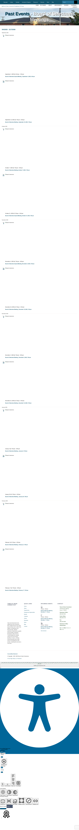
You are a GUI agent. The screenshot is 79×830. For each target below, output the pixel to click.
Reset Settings (3, 808)
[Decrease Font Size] (2, 757)
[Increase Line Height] (2, 767)
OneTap (6, 750)
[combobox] (39, 664)
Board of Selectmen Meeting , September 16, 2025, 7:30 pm (18, 122)
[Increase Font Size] (2, 752)
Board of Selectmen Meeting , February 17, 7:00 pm (16, 590)
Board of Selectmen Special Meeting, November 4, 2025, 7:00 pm (19, 263)
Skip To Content (3, 806)
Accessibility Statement (12, 653)
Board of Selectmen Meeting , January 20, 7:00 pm (16, 496)
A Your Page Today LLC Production (14, 658)
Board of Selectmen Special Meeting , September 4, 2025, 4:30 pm (20, 76)
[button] (0, 667)
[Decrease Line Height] (2, 772)
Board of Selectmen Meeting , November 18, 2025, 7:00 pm (18, 309)
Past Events (17, 13)
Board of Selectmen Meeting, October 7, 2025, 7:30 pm (17, 170)
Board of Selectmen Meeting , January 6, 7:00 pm (16, 451)
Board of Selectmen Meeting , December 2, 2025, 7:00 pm (18, 357)
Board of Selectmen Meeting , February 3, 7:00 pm (16, 544)
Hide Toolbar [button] (2, 753)
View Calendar (43, 630)
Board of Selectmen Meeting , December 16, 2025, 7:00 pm (18, 403)
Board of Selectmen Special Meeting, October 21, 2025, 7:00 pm (19, 215)
